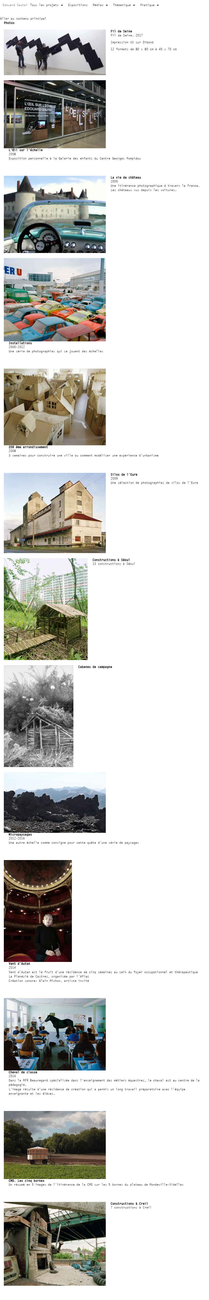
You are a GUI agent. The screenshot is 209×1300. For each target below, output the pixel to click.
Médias (99, 5)
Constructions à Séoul (111, 560)
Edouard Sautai (15, 5)
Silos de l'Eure (124, 474)
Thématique (123, 5)
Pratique (148, 5)
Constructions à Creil (129, 1203)
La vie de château (126, 177)
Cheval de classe (23, 1072)
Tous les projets (45, 5)
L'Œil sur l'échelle (26, 150)
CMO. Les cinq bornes (26, 1181)
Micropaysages (20, 834)
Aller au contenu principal (23, 18)
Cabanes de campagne (95, 667)
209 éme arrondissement (28, 447)
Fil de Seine (121, 31)
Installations (20, 343)
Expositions (78, 5)
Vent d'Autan (19, 964)
